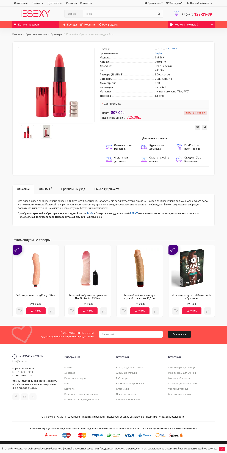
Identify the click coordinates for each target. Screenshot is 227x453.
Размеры (71, 3)
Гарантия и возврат (75, 378)
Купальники (122, 388)
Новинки (89, 24)
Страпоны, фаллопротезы (182, 383)
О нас (67, 383)
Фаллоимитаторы (178, 388)
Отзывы (45, 189)
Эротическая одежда (180, 394)
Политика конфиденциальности (81, 399)
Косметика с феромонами (130, 383)
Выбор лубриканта (106, 189)
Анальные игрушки (126, 373)
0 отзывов (172, 48)
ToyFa (90, 213)
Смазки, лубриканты (179, 378)
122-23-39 (197, 14)
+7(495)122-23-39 (30, 356)
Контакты (86, 3)
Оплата (36, 3)
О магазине (21, 3)
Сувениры (56, 34)
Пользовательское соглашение (81, 394)
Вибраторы (122, 378)
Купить (37, 311)
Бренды (72, 24)
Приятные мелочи (36, 34)
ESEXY (134, 213)
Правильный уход (73, 189)
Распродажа (110, 24)
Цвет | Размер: (112, 103)
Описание (23, 189)
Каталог (28, 24)
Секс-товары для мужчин (182, 373)
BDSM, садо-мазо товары (130, 367)
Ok (222, 449)
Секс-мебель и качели (128, 399)
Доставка (53, 3)
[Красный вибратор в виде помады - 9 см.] (56, 85)
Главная (17, 34)
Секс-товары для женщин (182, 367)
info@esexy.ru (20, 361)
